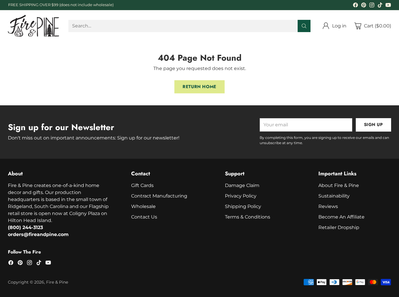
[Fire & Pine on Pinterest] (364, 6)
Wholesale (143, 206)
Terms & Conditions (247, 217)
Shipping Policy (243, 206)
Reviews (328, 206)
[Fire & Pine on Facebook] (355, 6)
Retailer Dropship (338, 227)
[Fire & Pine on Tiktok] (380, 6)
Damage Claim (242, 185)
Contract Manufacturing (159, 196)
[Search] (304, 26)
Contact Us (144, 217)
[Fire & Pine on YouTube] (388, 6)
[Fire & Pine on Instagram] (372, 6)
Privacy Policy (240, 196)
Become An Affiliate (341, 217)
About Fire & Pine (338, 185)
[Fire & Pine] (33, 26)
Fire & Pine (57, 282)
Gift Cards (142, 185)
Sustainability (334, 196)
